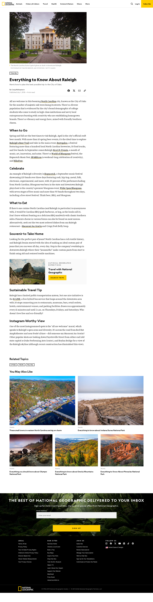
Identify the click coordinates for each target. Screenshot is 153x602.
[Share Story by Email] (79, 90)
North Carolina (48, 101)
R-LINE (16, 299)
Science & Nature (66, 4)
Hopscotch (49, 174)
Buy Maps (50, 553)
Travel (45, 4)
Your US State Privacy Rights (27, 550)
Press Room (51, 577)
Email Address (41, 511)
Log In (137, 4)
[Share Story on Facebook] (68, 90)
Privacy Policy (22, 547)
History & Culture (32, 4)
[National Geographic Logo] (26, 590)
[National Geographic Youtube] (119, 543)
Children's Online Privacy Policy (28, 553)
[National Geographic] (8, 4)
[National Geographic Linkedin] (124, 543)
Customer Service (82, 547)
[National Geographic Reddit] (132, 543)
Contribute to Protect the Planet (86, 562)
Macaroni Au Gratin (32, 226)
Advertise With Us (53, 580)
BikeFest (18, 161)
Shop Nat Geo (51, 559)
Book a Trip (51, 550)
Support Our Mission (53, 571)
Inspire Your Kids (52, 556)
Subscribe (79, 544)
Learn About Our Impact (55, 568)
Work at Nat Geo (81, 556)
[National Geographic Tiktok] (128, 543)
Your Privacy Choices (24, 562)
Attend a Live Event (53, 547)
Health (54, 4)
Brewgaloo (62, 143)
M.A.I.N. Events (60, 150)
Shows (79, 4)
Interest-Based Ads (24, 556)
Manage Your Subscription (84, 553)
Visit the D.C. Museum (54, 562)
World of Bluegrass (61, 154)
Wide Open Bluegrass (70, 188)
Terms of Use (22, 544)
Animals (19, 4)
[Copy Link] (85, 90)
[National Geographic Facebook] (110, 543)
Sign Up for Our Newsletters (85, 559)
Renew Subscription (82, 550)
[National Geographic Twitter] (115, 543)
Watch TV (50, 565)
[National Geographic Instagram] (106, 543)
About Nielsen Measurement (27, 559)
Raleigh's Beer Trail (19, 143)
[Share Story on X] (74, 90)
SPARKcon (36, 157)
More (87, 4)
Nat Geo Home (52, 544)
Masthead (50, 574)
